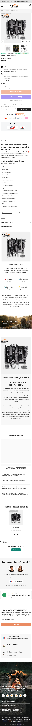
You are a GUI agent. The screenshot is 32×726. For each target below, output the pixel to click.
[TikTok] (16, 695)
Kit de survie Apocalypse (7, 212)
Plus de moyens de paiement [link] (16, 100)
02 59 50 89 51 (17, 581)
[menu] (2, 6)
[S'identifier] (25, 6)
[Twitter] (25, 695)
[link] (16, 322)
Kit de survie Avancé (16, 532)
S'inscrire (16, 624)
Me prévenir (16, 527)
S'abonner (24, 110)
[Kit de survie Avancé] (16, 517)
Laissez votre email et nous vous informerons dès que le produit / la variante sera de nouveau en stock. (16, 105)
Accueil (2, 10)
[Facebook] (3, 695)
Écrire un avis (16, 550)
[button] (26, 41)
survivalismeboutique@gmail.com (15, 1)
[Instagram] (7, 695)
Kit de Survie (7, 10)
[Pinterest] (11, 695)
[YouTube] (20, 695)
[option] (16, 28)
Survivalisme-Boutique (6, 58)
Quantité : (3, 83)
